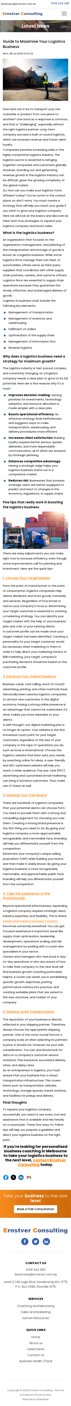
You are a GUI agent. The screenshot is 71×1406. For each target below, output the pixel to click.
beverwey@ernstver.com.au (18, 4)
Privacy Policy (43, 1395)
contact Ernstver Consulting (42, 1162)
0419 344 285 (60, 3)
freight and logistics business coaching (30, 921)
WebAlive (43, 1399)
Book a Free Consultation (35, 1209)
